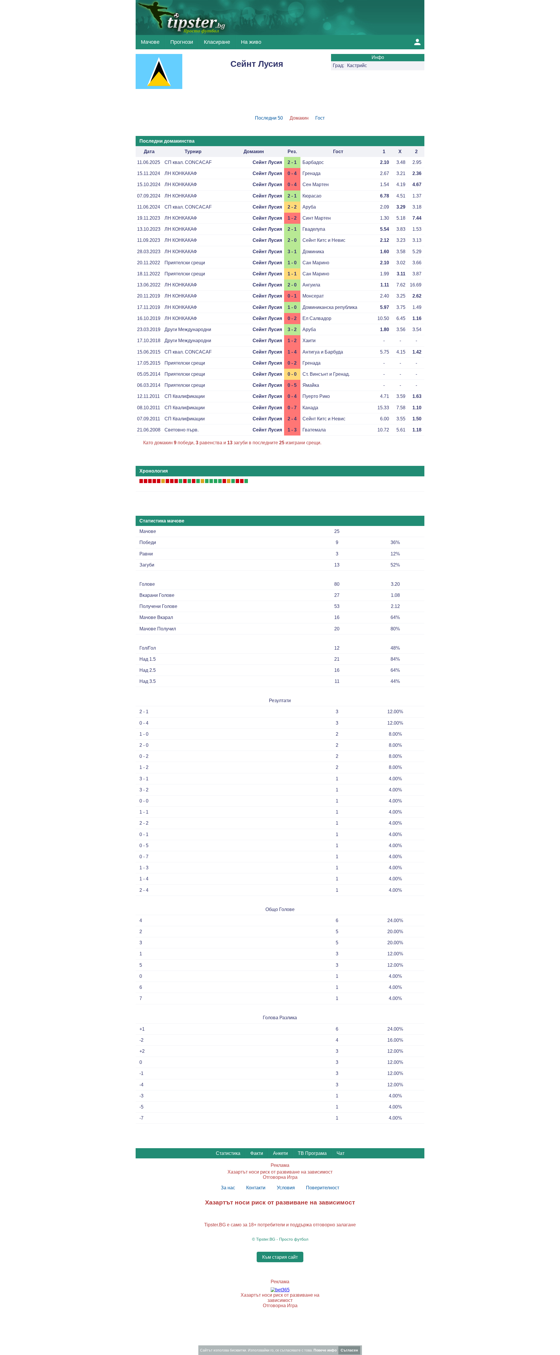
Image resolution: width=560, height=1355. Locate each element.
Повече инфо (325, 1350)
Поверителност (322, 1187)
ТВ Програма (312, 1153)
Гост (320, 118)
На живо (251, 42)
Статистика (228, 1153)
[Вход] (417, 42)
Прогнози (181, 42)
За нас (228, 1187)
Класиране (217, 42)
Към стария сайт (280, 1256)
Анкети (280, 1153)
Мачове (150, 42)
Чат (340, 1153)
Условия (286, 1187)
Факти (256, 1153)
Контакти (255, 1187)
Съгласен (349, 1350)
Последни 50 (269, 118)
